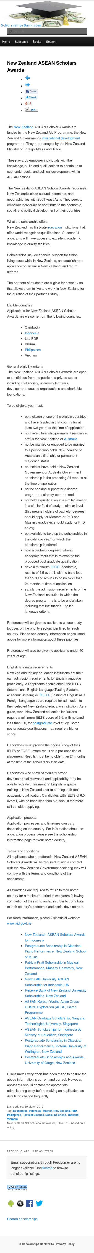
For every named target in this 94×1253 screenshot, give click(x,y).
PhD (74, 1111)
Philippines (33, 349)
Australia (70, 438)
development (70, 138)
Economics (20, 1111)
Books (37, 41)
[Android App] (10, 1204)
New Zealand (23, 126)
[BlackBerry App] (20, 1204)
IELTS (55, 566)
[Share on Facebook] (31, 92)
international (51, 138)
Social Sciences (55, 1115)
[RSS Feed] (17, 1189)
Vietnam (12, 1119)
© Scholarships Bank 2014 (36, 1244)
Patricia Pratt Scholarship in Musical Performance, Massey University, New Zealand (54, 968)
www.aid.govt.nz (19, 923)
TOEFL (44, 694)
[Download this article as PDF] (31, 110)
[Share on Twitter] (31, 98)
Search (50, 41)
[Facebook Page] (29, 1204)
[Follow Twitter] (39, 1204)
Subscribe (21, 41)
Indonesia (32, 332)
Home (6, 41)
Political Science (33, 1115)
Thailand (73, 1115)
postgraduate (42, 722)
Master (47, 1111)
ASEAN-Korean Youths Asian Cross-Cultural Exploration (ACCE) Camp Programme (52, 1007)
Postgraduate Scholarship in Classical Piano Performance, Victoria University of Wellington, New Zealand (55, 1046)
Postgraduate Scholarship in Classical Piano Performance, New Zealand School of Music (55, 951)
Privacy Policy (65, 1244)
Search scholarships (22, 1218)
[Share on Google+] (28, 103)
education (54, 227)
